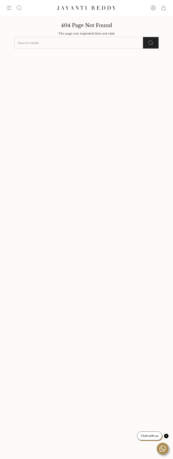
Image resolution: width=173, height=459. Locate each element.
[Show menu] (9, 8)
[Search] (151, 43)
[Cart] (163, 8)
